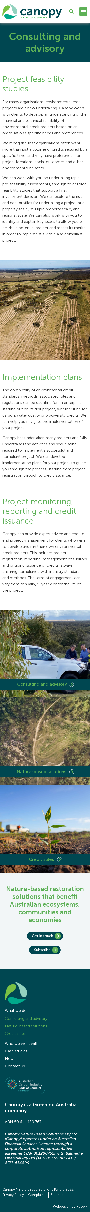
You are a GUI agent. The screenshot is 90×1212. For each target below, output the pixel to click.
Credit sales (42, 859)
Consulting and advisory (42, 684)
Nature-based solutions (42, 771)
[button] (83, 11)
